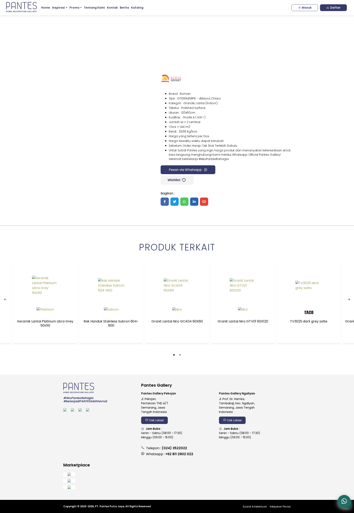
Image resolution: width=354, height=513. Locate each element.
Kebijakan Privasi (280, 506)
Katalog (137, 8)
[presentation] (5, 299)
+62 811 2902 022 (179, 454)
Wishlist (173, 180)
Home (45, 8)
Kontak (112, 8)
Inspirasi (58, 8)
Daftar (335, 8)
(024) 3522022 (174, 448)
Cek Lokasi (156, 420)
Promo (74, 8)
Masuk (307, 8)
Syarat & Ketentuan (255, 506)
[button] (174, 355)
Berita (124, 8)
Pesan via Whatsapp (186, 169)
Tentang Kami (94, 8)
